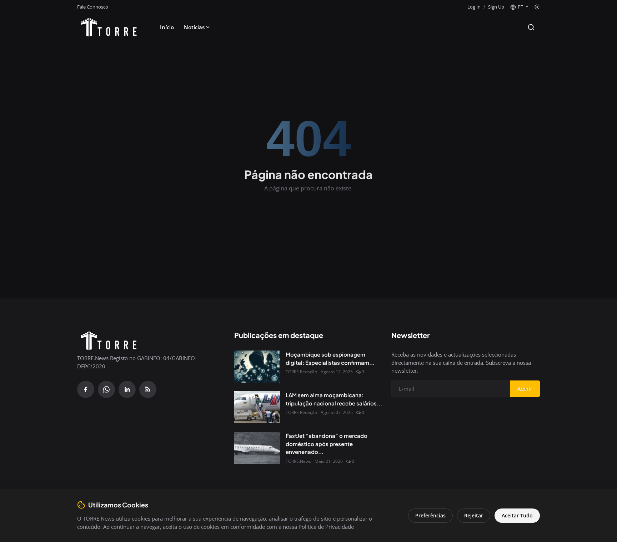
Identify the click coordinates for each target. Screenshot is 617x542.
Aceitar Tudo (517, 515)
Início (167, 27)
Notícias (194, 27)
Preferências (430, 515)
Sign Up (496, 7)
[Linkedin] (127, 389)
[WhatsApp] (106, 389)
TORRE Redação (301, 372)
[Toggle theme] (537, 7)
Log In (474, 7)
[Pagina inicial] (109, 27)
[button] (519, 7)
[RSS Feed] (147, 389)
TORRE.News (298, 461)
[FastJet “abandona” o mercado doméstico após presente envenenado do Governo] (257, 448)
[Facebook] (85, 389)
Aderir (524, 388)
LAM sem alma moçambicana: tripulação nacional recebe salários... (334, 399)
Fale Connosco (92, 7)
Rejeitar (473, 515)
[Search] (531, 27)
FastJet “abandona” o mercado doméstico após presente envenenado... (326, 443)
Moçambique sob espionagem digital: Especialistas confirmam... (330, 358)
